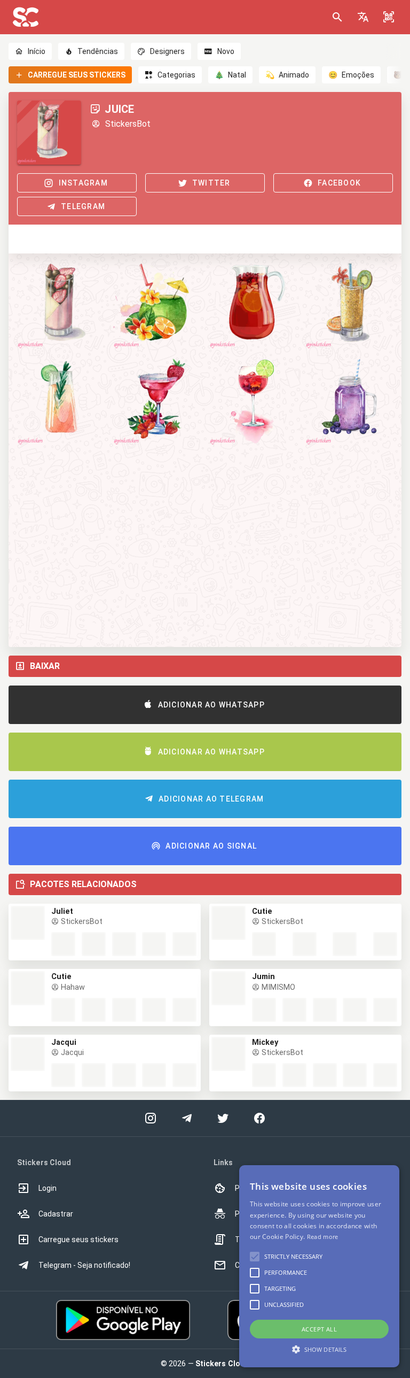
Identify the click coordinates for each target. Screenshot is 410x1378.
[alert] (319, 1266)
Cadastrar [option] (55, 1214)
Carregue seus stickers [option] (78, 1239)
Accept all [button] (319, 1329)
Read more (322, 1237)
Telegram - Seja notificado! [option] (84, 1265)
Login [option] (47, 1188)
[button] (363, 17)
